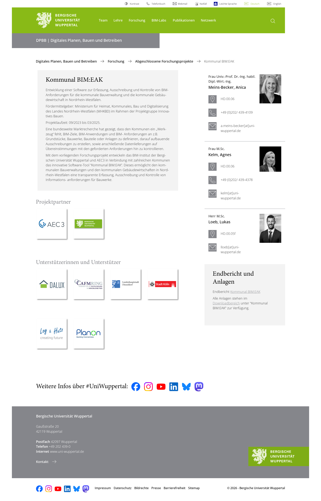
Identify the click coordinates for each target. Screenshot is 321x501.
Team (103, 20)
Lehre (118, 20)
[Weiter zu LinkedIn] (173, 386)
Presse (156, 488)
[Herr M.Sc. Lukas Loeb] (270, 228)
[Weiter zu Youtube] (161, 386)
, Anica (227, 87)
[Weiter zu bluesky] (186, 387)
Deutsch (255, 3)
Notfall (203, 3)
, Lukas (219, 221)
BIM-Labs (159, 20)
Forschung (137, 20)
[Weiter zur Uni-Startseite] (65, 20)
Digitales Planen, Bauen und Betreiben (67, 61)
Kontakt (42, 461)
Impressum (103, 488)
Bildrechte (141, 488)
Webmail (182, 3)
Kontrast (134, 3)
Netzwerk (208, 20)
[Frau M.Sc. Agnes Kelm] (270, 158)
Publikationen (184, 20)
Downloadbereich (226, 303)
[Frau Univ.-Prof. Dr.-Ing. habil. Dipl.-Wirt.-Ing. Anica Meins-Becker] (270, 88)
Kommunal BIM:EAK (245, 291)
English (277, 3)
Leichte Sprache (227, 3)
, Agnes (219, 154)
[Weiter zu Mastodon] (198, 386)
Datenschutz (123, 488)
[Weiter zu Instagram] (148, 386)
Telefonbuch (158, 3)
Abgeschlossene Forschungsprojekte (164, 61)
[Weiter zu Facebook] (135, 386)
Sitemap (194, 488)
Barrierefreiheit (174, 488)
